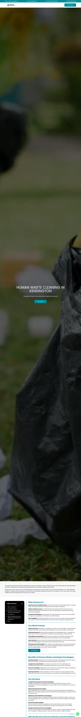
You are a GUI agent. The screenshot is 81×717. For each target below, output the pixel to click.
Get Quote (70, 5)
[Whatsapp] (77, 714)
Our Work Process (12, 609)
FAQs (9, 621)
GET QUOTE (40, 301)
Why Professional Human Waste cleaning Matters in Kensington (14, 618)
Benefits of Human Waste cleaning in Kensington (14, 611)
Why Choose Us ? (12, 607)
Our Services (11, 614)
